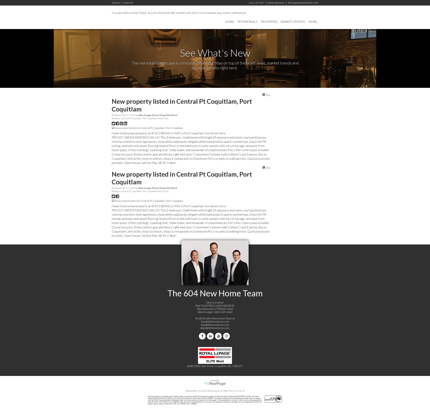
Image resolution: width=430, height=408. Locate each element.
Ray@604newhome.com (215, 324)
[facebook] (203, 336)
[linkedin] (211, 336)
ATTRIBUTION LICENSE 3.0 (233, 391)
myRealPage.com (215, 383)
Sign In (116, 2)
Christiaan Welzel (205, 391)
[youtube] (219, 336)
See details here (215, 133)
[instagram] (227, 336)
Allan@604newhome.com (215, 327)
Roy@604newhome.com (215, 321)
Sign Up (128, 2)
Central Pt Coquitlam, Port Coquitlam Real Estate (145, 118)
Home (229, 22)
